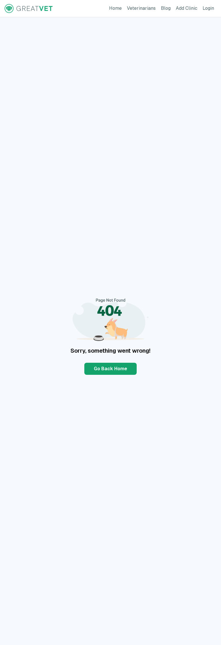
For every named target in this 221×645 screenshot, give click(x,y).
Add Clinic (188, 8)
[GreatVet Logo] (29, 8)
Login (209, 8)
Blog (167, 8)
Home (116, 8)
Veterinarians (142, 8)
